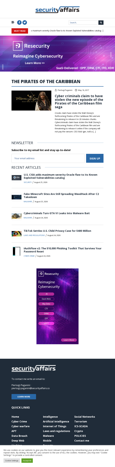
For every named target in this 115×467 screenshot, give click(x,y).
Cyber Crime (29, 256)
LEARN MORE (23, 396)
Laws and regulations (34, 235)
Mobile (47, 440)
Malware (28, 201)
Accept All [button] (27, 460)
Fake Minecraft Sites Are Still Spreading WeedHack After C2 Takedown (61, 195)
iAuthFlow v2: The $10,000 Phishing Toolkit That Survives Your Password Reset (63, 250)
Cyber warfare (21, 426)
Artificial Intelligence (56, 421)
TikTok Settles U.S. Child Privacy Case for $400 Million (57, 230)
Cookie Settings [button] (11, 460)
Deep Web (18, 440)
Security (28, 182)
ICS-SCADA (81, 426)
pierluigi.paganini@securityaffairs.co (31, 388)
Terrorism (80, 421)
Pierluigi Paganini (65, 90)
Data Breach (19, 435)
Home (15, 416)
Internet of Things (54, 426)
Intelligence (50, 416)
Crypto (78, 431)
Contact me (81, 440)
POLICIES (80, 435)
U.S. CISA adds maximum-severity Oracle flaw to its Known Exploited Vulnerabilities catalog (57, 30)
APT (14, 431)
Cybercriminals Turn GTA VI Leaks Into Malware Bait (57, 213)
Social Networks (84, 416)
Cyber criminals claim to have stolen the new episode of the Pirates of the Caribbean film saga (79, 101)
